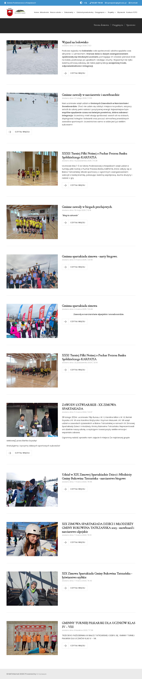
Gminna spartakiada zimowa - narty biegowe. (90, 256)
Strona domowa (101, 25)
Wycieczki (121, 12)
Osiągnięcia (99, 12)
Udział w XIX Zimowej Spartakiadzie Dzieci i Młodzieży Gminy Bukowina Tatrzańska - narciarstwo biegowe (97, 476)
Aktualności (44, 12)
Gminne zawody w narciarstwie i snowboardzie (91, 95)
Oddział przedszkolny (85, 12)
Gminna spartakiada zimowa (80, 306)
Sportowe (130, 25)
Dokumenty (68, 12)
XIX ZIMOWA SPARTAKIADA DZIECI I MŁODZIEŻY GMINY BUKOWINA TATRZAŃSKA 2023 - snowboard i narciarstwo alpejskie (98, 528)
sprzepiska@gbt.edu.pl (116, 3)
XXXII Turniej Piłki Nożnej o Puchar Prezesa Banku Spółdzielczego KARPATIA (94, 155)
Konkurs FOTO (131, 12)
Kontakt (134, 3)
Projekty (111, 12)
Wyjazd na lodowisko (75, 42)
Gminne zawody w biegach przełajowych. (87, 207)
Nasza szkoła (55, 12)
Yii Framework (41, 674)
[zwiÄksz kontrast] (81, 2)
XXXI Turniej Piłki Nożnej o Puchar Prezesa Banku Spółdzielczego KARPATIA (94, 357)
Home (36, 12)
